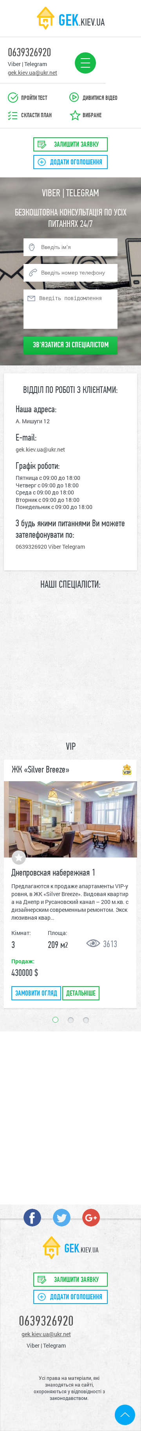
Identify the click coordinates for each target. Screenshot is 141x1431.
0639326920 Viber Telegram (50, 546)
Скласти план (36, 115)
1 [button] (55, 1020)
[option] (70, 884)
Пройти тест (34, 98)
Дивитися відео (100, 98)
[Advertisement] (70, 1110)
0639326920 (46, 1322)
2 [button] (71, 1020)
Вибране (92, 115)
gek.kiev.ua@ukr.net (40, 449)
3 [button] (86, 1020)
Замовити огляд (36, 994)
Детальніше (81, 994)
